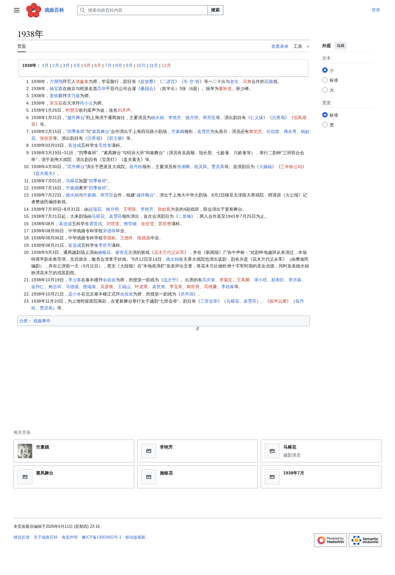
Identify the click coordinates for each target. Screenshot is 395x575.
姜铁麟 (56, 95)
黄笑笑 (255, 131)
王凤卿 (243, 279)
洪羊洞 (187, 294)
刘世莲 (112, 223)
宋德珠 (109, 230)
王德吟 (126, 237)
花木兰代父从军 (169, 252)
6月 (97, 65)
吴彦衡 (106, 286)
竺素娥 (177, 131)
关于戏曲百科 (46, 537)
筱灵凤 (200, 166)
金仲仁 (37, 286)
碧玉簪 (115, 138)
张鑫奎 (82, 81)
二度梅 (184, 216)
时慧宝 (72, 110)
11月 (153, 65)
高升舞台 (76, 166)
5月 (87, 65)
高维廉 (210, 286)
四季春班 (76, 131)
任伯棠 (272, 131)
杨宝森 (56, 88)
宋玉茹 (56, 103)
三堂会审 (209, 301)
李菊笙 (225, 279)
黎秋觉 (225, 88)
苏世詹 (164, 223)
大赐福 (265, 166)
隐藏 (340, 45)
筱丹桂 (135, 166)
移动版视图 (135, 537)
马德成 (72, 286)
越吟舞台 (145, 194)
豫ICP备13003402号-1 (101, 537)
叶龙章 (141, 286)
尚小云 (86, 103)
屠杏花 (121, 252)
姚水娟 (157, 117)
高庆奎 (208, 279)
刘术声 (124, 110)
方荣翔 (56, 81)
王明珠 (129, 209)
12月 (166, 65)
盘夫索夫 (44, 173)
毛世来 (104, 145)
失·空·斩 (192, 81)
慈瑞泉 (89, 286)
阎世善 (193, 286)
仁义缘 (256, 117)
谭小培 (260, 279)
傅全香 (290, 131)
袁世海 (158, 286)
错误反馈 (22, 537)
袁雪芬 (203, 131)
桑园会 (146, 88)
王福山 (124, 286)
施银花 (104, 252)
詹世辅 (130, 223)
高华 (101, 88)
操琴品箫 (278, 301)
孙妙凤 (164, 209)
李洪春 (295, 279)
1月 (45, 65)
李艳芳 (174, 117)
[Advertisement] (197, 375)
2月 (55, 65)
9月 (129, 65)
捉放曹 (146, 81)
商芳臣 (209, 117)
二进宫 (168, 81)
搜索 (215, 9)
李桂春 (227, 286)
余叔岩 (109, 279)
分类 (23, 320)
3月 (66, 65)
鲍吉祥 (54, 286)
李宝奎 (175, 286)
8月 (118, 65)
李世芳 (104, 245)
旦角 (247, 81)
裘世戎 (95, 223)
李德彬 (109, 237)
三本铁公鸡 (291, 166)
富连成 (74, 145)
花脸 (268, 81)
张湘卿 (183, 166)
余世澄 (147, 223)
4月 (76, 65)
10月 (141, 65)
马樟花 (72, 180)
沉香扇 (278, 117)
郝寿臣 (277, 279)
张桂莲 (46, 138)
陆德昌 (143, 237)
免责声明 (70, 537)
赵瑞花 (95, 209)
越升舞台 (76, 117)
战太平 (169, 279)
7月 (108, 65)
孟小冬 (74, 294)
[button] (17, 10)
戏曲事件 (42, 320)
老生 (234, 81)
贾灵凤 (217, 166)
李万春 (73, 95)
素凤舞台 (100, 131)
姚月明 (191, 117)
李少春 (74, 279)
